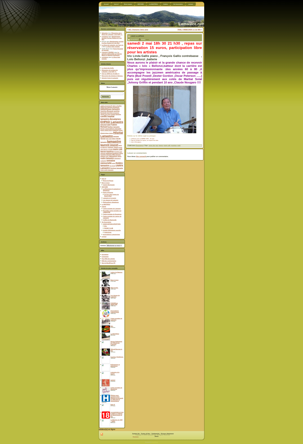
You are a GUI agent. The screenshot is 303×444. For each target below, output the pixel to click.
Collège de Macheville (109, 220)
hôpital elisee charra (106, 133)
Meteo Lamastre (112, 87)
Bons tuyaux (106, 182)
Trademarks (156, 433)
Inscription (105, 254)
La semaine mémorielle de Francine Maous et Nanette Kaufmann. (112, 54)
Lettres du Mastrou (116, 272)
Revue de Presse (108, 180)
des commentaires (109, 261)
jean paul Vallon (111, 138)
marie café (167, 145)
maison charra (113, 147)
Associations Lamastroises (111, 234)
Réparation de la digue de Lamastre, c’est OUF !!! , (112, 33)
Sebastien (105, 33)
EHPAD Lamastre (111, 122)
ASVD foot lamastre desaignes (109, 107)
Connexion (105, 256)
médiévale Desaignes (112, 153)
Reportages (139, 145)
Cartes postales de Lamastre (112, 208)
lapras (161, 145)
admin (147, 39)
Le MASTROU (106, 204)
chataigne (116, 113)
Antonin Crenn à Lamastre (110, 78)
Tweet (156, 436)
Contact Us (136, 433)
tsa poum (112, 165)
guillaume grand (117, 130)
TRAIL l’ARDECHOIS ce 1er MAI (189, 30)
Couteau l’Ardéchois (117, 357)
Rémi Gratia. (114, 287)
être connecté (141, 156)
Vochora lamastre (116, 168)
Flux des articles (108, 258)
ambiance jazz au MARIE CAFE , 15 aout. (142, 138)
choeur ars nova (105, 114)
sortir (178, 145)
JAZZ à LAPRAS (137, 36)
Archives (103, 245)
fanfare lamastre (114, 127)
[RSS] (102, 434)
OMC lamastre (116, 154)
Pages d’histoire (108, 192)
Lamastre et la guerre (109, 198)
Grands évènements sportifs (112, 230)
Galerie (104, 206)
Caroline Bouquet (106, 111)
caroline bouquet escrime (109, 112)
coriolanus (105, 36)
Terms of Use (145, 433)
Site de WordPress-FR (108, 263)
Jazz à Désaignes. (136, 142)
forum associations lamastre (110, 129)
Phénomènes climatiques (111, 202)
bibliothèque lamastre (110, 109)
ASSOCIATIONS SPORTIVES (111, 224)
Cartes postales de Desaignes (112, 214)
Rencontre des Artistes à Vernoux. (112, 76)
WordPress (155, 442)
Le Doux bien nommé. (113, 46)
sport (113, 163)
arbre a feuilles (117, 106)
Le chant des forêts (108, 68)
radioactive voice (115, 156)
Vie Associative (106, 222)
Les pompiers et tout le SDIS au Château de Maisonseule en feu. (117, 414)
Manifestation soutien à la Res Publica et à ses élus (112, 38)
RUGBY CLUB (108, 228)
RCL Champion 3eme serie (138, 30)
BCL (105, 226)
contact (104, 236)
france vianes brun (106, 130)
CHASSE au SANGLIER (114, 303)
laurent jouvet (109, 145)
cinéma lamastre (116, 114)
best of (104, 178)
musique (174, 145)
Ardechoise (107, 232)
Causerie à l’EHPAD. (108, 52)
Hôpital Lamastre (111, 134)
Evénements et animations (115, 365)
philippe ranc (104, 156)
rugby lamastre (107, 158)
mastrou (110, 151)
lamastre (114, 141)
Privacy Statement (167, 433)
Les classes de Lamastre (110, 200)
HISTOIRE (105, 187)
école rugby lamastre (106, 170)
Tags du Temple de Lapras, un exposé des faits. (145, 140)
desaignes (115, 119)
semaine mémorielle (107, 161)
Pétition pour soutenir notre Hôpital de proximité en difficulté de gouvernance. (117, 398)
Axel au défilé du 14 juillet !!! (110, 73)
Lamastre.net (190, 24)
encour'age (105, 125)
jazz (157, 145)
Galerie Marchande (109, 185)
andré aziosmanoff (106, 106)
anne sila (152, 145)
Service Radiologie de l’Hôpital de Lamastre (116, 343)
